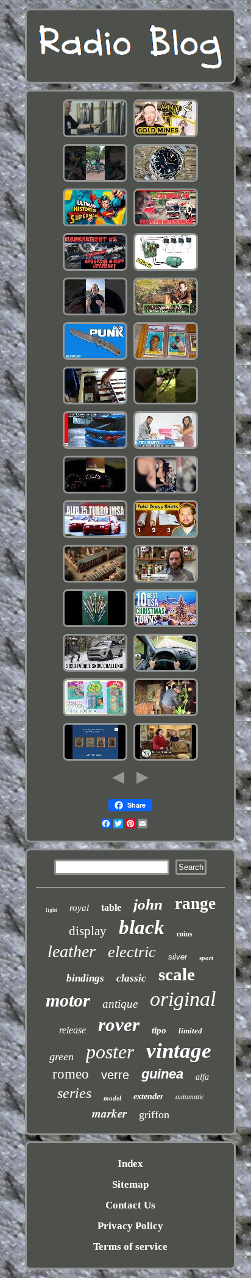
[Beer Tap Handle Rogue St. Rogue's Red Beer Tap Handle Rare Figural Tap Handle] (166, 581)
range (195, 903)
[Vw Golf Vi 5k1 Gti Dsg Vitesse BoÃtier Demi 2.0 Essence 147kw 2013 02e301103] (95, 492)
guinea (162, 1074)
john (148, 904)
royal (79, 908)
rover (119, 1024)
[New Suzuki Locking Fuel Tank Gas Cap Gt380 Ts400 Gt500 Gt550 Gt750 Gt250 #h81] (95, 180)
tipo (159, 1030)
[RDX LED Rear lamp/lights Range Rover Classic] (95, 447)
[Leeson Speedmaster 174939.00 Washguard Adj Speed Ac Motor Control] (166, 269)
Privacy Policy (130, 1226)
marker (109, 1113)
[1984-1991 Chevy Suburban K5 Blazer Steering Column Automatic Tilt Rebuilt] (95, 269)
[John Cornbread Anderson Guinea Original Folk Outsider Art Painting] (166, 714)
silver (177, 956)
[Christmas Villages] (166, 625)
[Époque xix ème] (95, 581)
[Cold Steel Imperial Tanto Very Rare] (95, 136)
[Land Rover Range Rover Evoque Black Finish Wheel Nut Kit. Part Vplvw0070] (95, 670)
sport (206, 957)
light (51, 909)
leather (72, 951)
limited (190, 1030)
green (61, 1056)
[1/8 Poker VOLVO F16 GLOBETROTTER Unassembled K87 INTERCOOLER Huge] (166, 225)
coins (185, 934)
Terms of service (130, 1246)
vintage (178, 1051)
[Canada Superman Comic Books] (95, 225)
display (88, 931)
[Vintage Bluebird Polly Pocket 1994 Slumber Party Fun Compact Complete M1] (95, 714)
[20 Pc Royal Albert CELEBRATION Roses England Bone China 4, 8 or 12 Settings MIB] (166, 447)
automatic (189, 1097)
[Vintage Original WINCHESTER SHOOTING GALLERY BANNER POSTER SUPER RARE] (166, 403)
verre (115, 1075)
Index (130, 1163)
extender (148, 1096)
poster (110, 1052)
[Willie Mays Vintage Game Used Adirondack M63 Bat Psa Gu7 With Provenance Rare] (166, 358)
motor (68, 1000)
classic (131, 978)
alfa (202, 1077)
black (141, 927)
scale (176, 974)
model (112, 1098)
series (74, 1093)
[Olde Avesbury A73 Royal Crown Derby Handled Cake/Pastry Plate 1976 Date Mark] (166, 759)
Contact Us (130, 1205)
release (72, 1030)
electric (132, 952)
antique (120, 1003)
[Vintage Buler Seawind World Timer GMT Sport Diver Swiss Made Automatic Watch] (166, 180)
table (111, 907)
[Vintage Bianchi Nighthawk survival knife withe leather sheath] (95, 358)
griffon (154, 1114)
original (183, 999)
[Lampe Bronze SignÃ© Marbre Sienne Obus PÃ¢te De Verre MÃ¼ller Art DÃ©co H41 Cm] (166, 314)
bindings (85, 978)
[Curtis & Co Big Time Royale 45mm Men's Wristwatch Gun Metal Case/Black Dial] (166, 492)
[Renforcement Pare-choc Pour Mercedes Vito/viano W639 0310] (166, 670)
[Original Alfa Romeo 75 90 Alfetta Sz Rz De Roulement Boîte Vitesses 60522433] (95, 536)
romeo (70, 1074)
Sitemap (130, 1184)
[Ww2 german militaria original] (95, 625)
